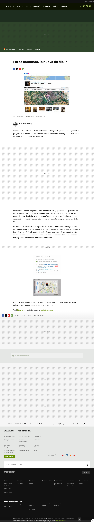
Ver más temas (9, 457)
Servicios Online (27, 315)
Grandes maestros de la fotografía (10, 451)
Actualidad (37, 440)
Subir (85, 472)
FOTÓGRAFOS (64, 6)
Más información (61, 520)
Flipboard (84, 6)
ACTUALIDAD (10, 6)
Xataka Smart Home (8, 489)
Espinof (31, 483)
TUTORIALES (47, 6)
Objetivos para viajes (64, 424)
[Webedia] (89, 1)
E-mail (23, 69)
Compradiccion (71, 486)
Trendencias (70, 481)
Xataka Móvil (8, 483)
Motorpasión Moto (58, 484)
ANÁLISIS (20, 6)
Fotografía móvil (9, 440)
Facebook (81, 6)
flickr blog (21, 310)
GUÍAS (55, 6)
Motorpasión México (58, 504)
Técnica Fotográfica (37, 446)
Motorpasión (58, 481)
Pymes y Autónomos (82, 484)
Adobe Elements (24, 450)
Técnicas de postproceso (23, 440)
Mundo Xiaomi (8, 492)
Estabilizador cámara (28, 424)
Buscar (86, 464)
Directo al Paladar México (47, 504)
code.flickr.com (47, 310)
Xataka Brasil (8, 506)
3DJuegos (19, 481)
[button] (25, 124)
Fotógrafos (37, 436)
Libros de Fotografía (7, 446)
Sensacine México (32, 504)
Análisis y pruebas (10, 436)
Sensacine (32, 481)
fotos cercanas (39, 315)
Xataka (6, 481)
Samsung (29, 49)
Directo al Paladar (47, 481)
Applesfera (7, 486)
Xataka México (8, 504)
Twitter (17, 69)
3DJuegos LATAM (21, 504)
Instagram (87, 6)
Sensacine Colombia (32, 508)
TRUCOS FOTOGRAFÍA (33, 6)
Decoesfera (70, 483)
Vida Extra (20, 483)
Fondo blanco (41, 424)
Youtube (90, 6)
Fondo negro (51, 424)
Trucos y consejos (24, 436)
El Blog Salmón (83, 481)
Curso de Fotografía (22, 446)
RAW (35, 450)
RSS (70, 455)
